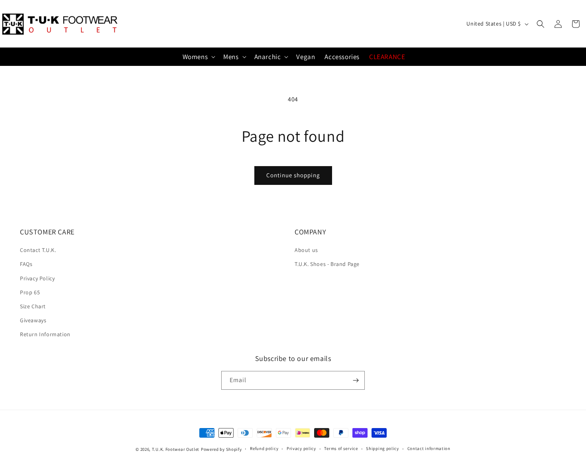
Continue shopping (293, 175)
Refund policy (264, 448)
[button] (540, 24)
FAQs (26, 264)
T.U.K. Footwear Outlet (175, 449)
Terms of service (341, 448)
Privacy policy (301, 448)
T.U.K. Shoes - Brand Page (327, 264)
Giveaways (33, 320)
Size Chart (33, 306)
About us (306, 250)
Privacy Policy (37, 278)
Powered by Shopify (221, 449)
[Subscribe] (355, 380)
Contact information (428, 448)
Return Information (45, 334)
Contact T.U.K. (38, 250)
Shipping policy (382, 448)
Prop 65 (30, 292)
